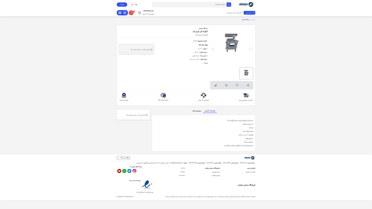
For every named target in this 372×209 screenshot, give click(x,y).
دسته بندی (249, 13)
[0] (131, 12)
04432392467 (196, 163)
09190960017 (247, 163)
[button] (122, 12)
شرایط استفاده (216, 176)
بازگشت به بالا (124, 158)
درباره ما (182, 172)
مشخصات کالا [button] (197, 111)
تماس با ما (182, 175)
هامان (253, 20)
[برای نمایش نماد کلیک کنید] (147, 185)
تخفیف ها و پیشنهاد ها (232, 13)
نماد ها (183, 168)
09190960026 (213, 163)
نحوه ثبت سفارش (250, 172)
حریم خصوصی (216, 172)
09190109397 (230, 163)
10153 (200, 41)
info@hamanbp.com (178, 163)
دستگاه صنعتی (203, 28)
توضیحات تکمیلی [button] (210, 111)
